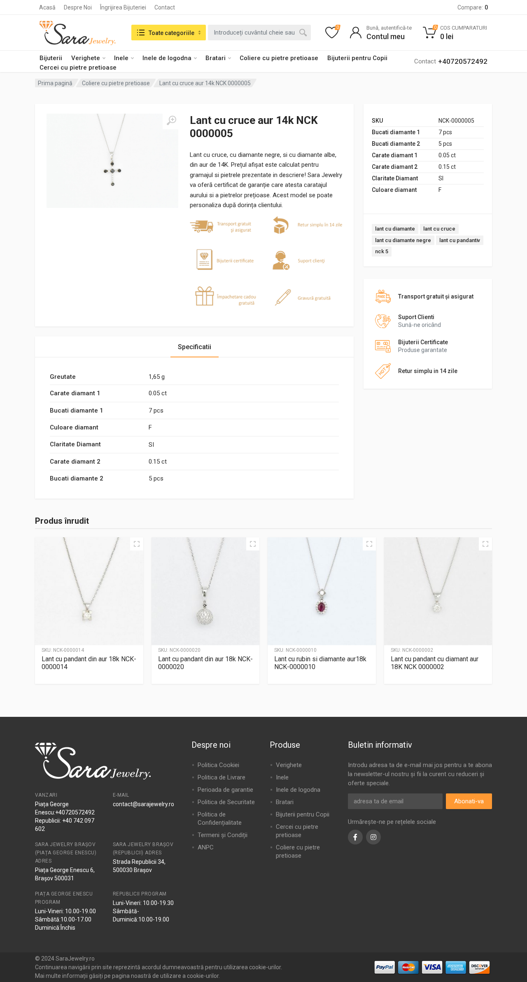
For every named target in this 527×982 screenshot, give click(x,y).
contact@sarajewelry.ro (143, 804)
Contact (164, 7)
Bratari (215, 58)
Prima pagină (55, 83)
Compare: (472, 7)
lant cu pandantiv (459, 240)
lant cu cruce (439, 229)
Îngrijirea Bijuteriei (123, 7)
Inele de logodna (166, 58)
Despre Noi (78, 7)
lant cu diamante (395, 229)
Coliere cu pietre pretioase (279, 58)
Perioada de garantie (225, 789)
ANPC (206, 847)
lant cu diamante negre (403, 240)
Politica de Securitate (226, 802)
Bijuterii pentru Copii (357, 58)
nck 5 (381, 251)
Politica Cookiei (218, 765)
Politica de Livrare (221, 777)
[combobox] (259, 32)
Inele (121, 58)
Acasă (47, 7)
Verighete (85, 58)
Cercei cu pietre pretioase (78, 67)
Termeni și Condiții (222, 835)
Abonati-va (469, 801)
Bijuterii (51, 58)
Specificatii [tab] (194, 347)
